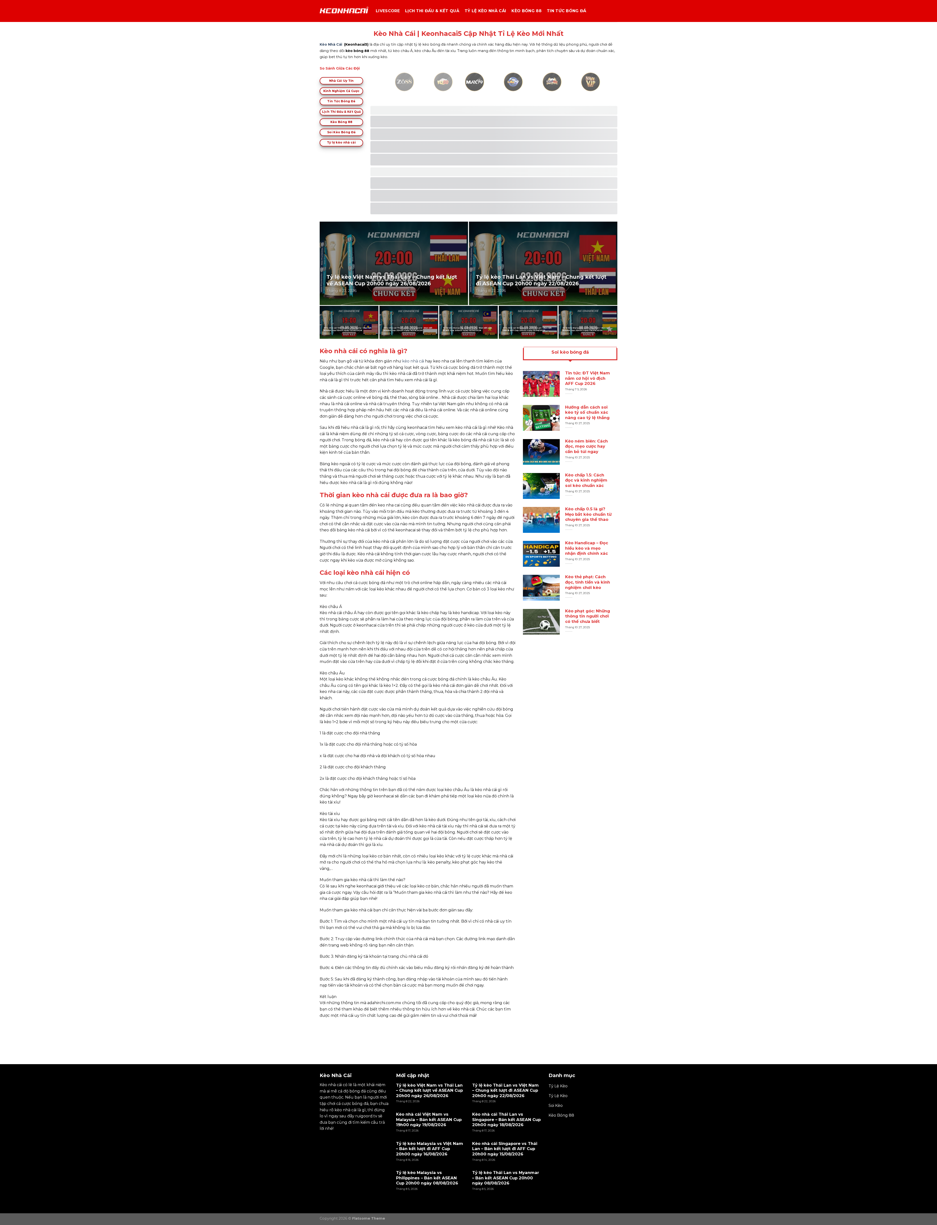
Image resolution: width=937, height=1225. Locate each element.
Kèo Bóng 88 (526, 11)
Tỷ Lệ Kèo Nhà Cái (485, 11)
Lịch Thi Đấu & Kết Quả (432, 11)
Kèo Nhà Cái (331, 44)
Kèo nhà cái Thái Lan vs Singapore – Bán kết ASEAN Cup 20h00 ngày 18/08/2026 (408, 329)
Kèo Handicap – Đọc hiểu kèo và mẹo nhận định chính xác (586, 548)
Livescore (388, 11)
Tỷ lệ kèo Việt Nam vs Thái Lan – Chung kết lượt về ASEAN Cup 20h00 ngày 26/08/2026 (391, 280)
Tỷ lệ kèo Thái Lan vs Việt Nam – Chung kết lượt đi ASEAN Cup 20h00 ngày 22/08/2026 (541, 280)
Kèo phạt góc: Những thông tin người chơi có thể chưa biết (587, 616)
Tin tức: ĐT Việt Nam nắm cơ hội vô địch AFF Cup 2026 (587, 378)
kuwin (326, 1026)
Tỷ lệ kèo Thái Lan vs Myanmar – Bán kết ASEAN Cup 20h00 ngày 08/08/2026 (505, 1177)
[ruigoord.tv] (344, 11)
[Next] (599, 87)
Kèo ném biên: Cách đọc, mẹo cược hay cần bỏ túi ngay (586, 446)
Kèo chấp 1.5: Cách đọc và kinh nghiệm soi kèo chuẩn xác (586, 480)
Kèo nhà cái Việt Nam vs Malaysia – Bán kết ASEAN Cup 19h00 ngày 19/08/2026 (348, 329)
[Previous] (388, 87)
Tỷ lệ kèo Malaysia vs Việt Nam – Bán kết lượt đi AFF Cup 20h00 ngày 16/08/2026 (467, 329)
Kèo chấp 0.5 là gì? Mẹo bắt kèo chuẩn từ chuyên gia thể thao (588, 514)
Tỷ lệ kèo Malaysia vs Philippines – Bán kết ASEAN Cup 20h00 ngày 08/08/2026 (586, 329)
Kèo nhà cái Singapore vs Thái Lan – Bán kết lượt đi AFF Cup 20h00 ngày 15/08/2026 (527, 329)
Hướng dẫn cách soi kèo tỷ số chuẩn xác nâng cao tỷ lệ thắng (587, 412)
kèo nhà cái (413, 361)
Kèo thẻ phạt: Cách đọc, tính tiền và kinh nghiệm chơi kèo (587, 582)
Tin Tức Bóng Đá (566, 11)
